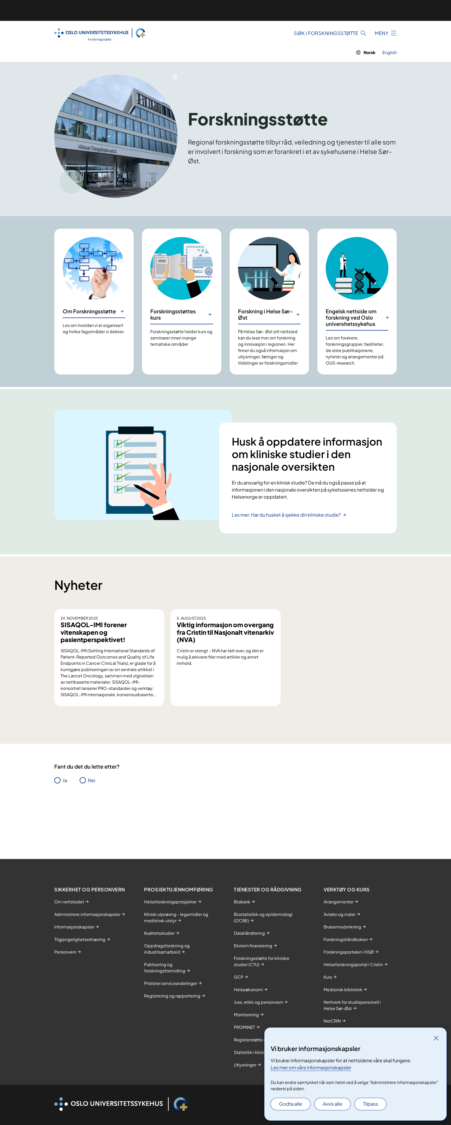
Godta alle (290, 1104)
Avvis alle (332, 1104)
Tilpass (370, 1104)
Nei (91, 780)
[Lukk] (436, 1038)
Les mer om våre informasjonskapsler (311, 1067)
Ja (65, 780)
